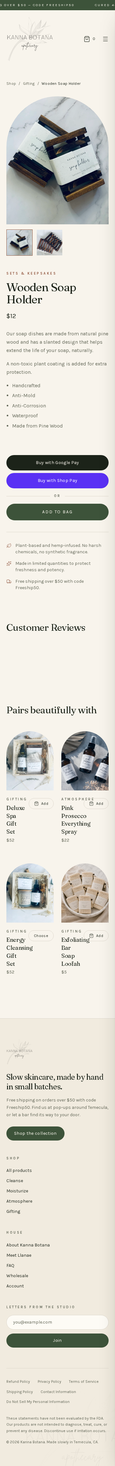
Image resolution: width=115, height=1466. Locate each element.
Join (57, 1340)
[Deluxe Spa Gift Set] (30, 760)
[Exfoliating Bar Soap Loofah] (85, 893)
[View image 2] (49, 242)
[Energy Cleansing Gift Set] (30, 893)
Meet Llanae (18, 1255)
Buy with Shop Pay (58, 480)
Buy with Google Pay (57, 462)
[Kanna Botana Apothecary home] (30, 39)
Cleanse (14, 1180)
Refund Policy (18, 1381)
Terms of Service (84, 1381)
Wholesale (17, 1275)
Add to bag (57, 512)
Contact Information (58, 1392)
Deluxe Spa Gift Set (15, 819)
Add (44, 803)
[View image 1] (19, 242)
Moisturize (17, 1191)
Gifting (29, 83)
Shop (11, 83)
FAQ (10, 1265)
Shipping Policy (19, 1392)
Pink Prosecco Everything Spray (75, 819)
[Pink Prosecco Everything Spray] (85, 760)
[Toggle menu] (105, 39)
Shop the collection (35, 1133)
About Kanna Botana (28, 1245)
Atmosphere (19, 1201)
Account (15, 1286)
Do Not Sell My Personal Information (38, 1401)
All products (19, 1170)
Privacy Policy (49, 1381)
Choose (41, 935)
